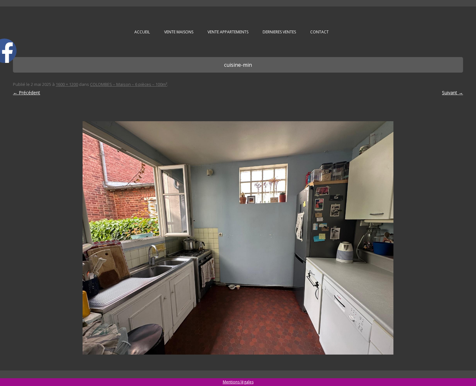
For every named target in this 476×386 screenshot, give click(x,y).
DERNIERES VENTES (279, 32)
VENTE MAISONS (178, 32)
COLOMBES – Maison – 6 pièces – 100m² (128, 84)
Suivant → (452, 92)
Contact (319, 32)
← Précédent (26, 92)
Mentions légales (238, 382)
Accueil (142, 32)
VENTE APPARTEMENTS (228, 32)
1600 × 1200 (67, 84)
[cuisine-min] (238, 238)
